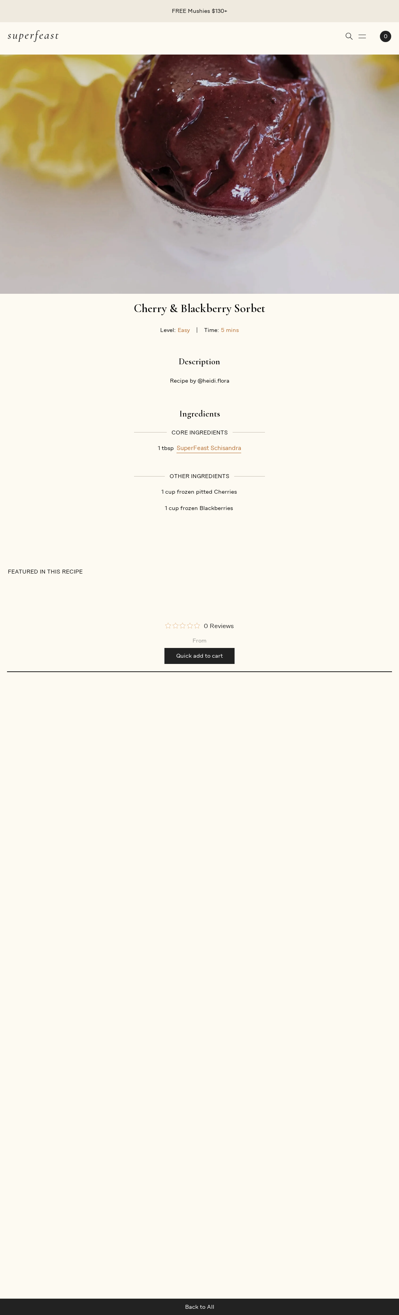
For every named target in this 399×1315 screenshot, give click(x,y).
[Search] (349, 36)
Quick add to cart (199, 656)
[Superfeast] (33, 35)
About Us (20, 1101)
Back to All (199, 1307)
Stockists (20, 1115)
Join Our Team (27, 1185)
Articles (73, 1101)
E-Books (74, 1129)
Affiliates (20, 1129)
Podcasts (75, 1115)
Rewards (19, 1143)
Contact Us (125, 1157)
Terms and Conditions (139, 1115)
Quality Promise (84, 1157)
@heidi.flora (214, 381)
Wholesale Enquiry (33, 1171)
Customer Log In (132, 1143)
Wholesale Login (30, 1157)
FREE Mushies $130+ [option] (200, 11)
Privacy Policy (128, 1129)
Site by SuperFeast (365, 1266)
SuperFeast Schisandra (209, 448)
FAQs (117, 1101)
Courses (74, 1143)
